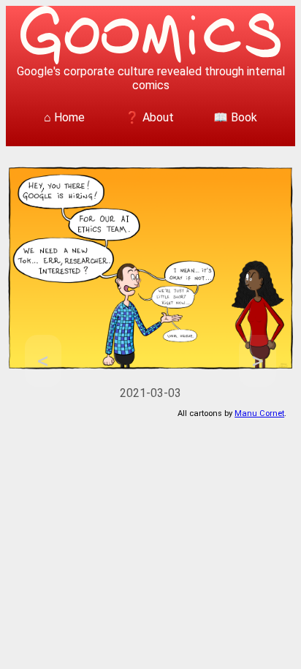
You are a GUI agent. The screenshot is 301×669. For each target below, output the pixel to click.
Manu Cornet (259, 413)
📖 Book (235, 117)
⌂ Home (64, 117)
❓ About (149, 117)
